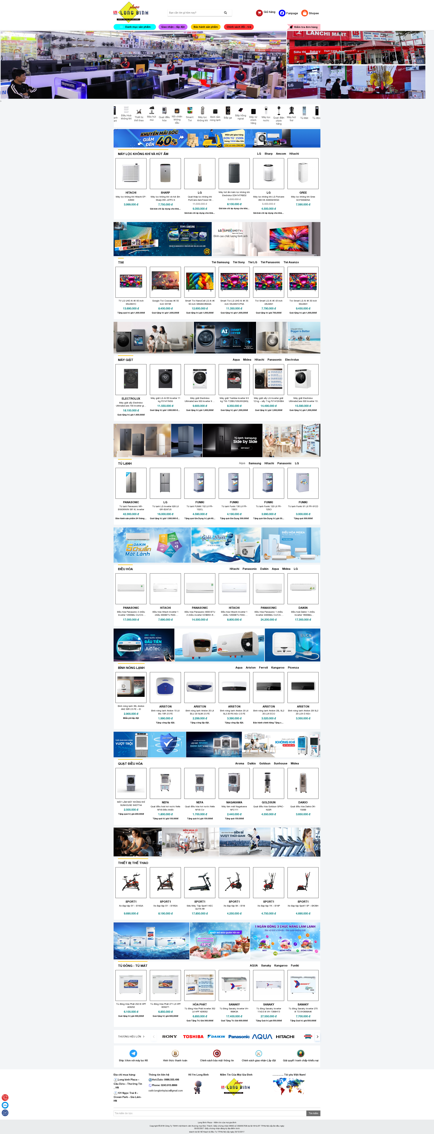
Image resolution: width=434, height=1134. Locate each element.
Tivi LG (252, 262)
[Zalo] (5, 1105)
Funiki (295, 965)
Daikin (264, 568)
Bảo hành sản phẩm (206, 26)
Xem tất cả (307, 568)
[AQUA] (297, 1036)
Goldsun (264, 763)
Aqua (236, 359)
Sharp (268, 153)
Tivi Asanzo (291, 262)
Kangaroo (277, 667)
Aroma (239, 763)
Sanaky (266, 965)
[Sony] (205, 1036)
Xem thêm (308, 153)
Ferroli (263, 667)
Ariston (251, 667)
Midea (247, 359)
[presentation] (153, 1036)
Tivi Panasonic (270, 262)
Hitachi (294, 153)
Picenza (293, 667)
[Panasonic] (274, 1036)
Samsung (255, 463)
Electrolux (292, 359)
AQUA (254, 965)
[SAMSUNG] (159, 1036)
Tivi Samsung (220, 262)
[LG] (182, 1036)
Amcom (281, 153)
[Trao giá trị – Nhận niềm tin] (135, 12)
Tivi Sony (239, 262)
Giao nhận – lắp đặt (173, 26)
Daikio (252, 763)
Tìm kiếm (313, 1113)
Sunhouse (280, 763)
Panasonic (275, 359)
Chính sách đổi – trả (239, 26)
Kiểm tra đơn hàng (306, 27)
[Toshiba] (228, 1036)
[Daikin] (251, 1036)
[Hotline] (5, 1097)
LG (259, 153)
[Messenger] (5, 1112)
